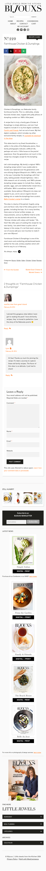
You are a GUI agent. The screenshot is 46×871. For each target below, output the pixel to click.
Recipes (20, 21)
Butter (19, 260)
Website (10, 451)
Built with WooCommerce (29, 859)
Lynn (7, 348)
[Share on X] (11, 51)
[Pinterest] (24, 30)
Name (9, 431)
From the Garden (12, 269)
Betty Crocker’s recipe (12, 199)
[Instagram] (28, 30)
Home (10, 21)
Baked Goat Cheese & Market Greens (34, 270)
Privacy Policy (12, 859)
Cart (33, 24)
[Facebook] (18, 30)
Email (9, 441)
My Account (23, 26)
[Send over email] (23, 51)
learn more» (33, 576)
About (13, 24)
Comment (11, 403)
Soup (5, 263)
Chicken (28, 260)
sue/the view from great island (15, 304)
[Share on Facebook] (6, 51)
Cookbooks (32, 21)
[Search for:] (20, 17)
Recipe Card (34, 37)
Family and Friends (11, 130)
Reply (6, 328)
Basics (14, 260)
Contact (24, 24)
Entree (34, 260)
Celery (23, 260)
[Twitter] (21, 30)
